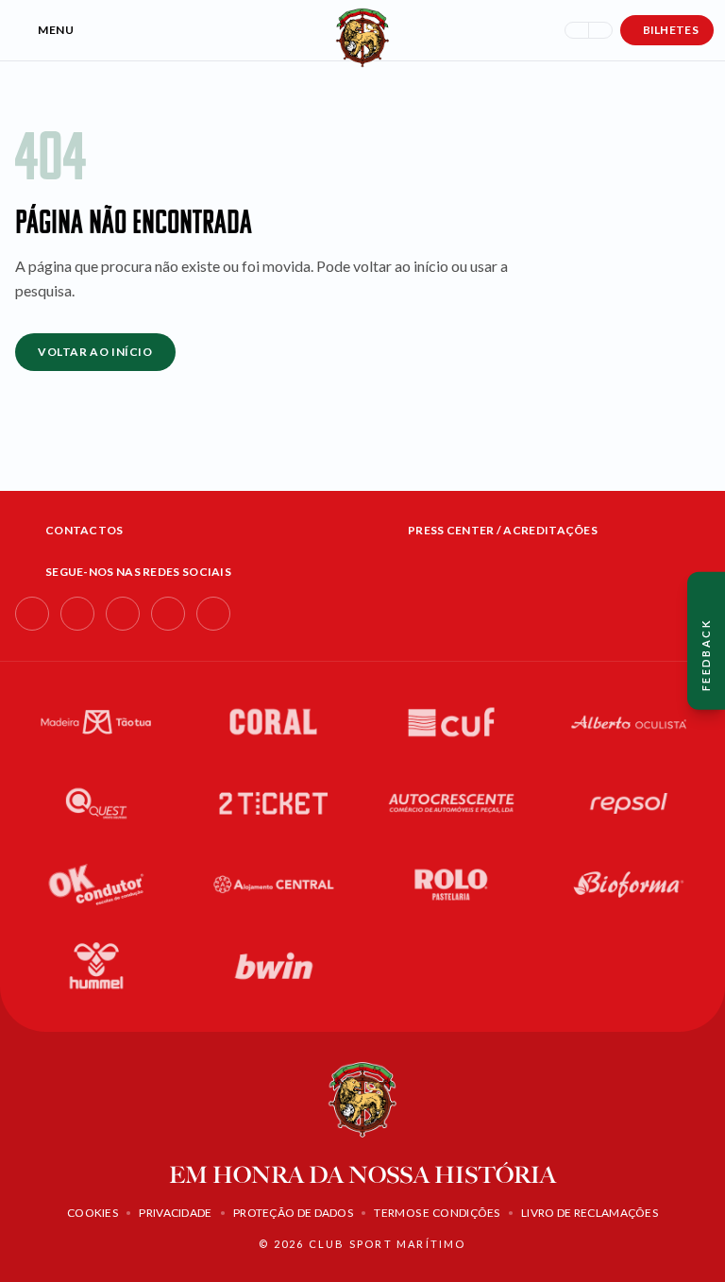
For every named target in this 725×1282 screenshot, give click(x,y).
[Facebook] (32, 614)
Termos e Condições (436, 1213)
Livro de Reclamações (589, 1213)
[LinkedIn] (123, 614)
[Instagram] (77, 614)
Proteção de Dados (293, 1213)
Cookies (92, 1213)
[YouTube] (168, 614)
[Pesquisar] (576, 30)
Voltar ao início (95, 352)
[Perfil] (600, 30)
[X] (213, 614)
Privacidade (175, 1213)
